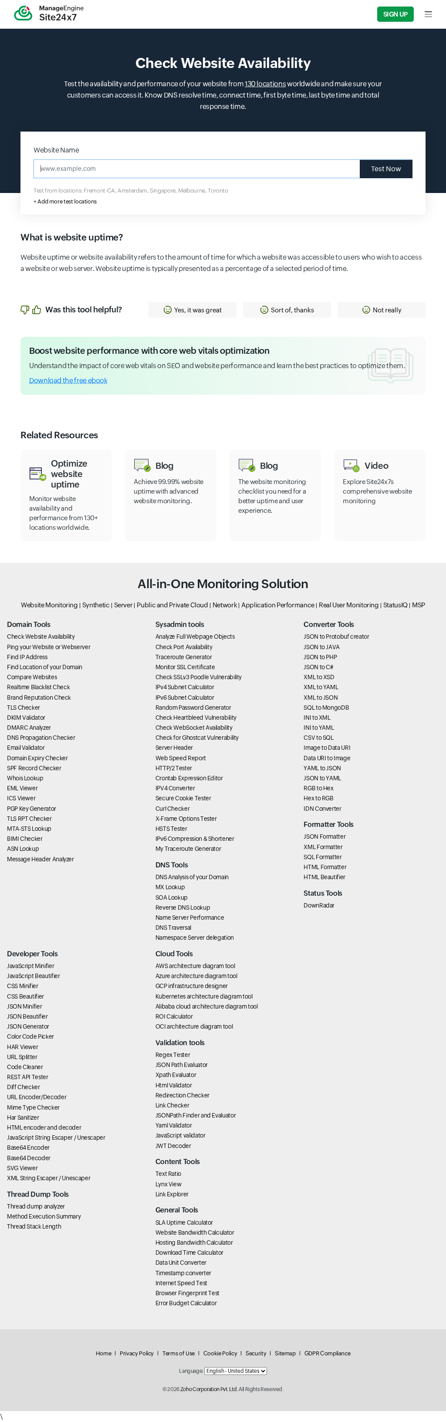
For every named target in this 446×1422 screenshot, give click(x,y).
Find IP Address (27, 656)
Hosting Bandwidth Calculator (194, 1242)
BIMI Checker (25, 838)
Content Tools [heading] (177, 1162)
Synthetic (96, 605)
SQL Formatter (322, 856)
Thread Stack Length (34, 1226)
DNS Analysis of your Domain (192, 877)
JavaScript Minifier (30, 965)
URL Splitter (22, 1056)
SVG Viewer (22, 1168)
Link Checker (172, 1105)
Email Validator (26, 747)
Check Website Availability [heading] (223, 63)
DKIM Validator (26, 717)
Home (104, 1353)
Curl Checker (172, 808)
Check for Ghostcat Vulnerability (197, 737)
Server (123, 605)
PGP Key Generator (31, 808)
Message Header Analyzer (40, 859)
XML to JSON (321, 697)
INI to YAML (319, 727)
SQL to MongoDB (326, 707)
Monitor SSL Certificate (185, 667)
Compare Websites (32, 677)
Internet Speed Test (181, 1283)
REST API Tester (27, 1076)
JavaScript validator (180, 1135)
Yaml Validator (173, 1125)
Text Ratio (168, 1173)
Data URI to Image (327, 758)
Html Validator (173, 1085)
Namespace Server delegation (194, 937)
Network (225, 605)
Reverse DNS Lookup (182, 907)
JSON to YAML (322, 778)
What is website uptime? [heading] (71, 237)
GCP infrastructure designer (191, 985)
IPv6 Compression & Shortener (194, 838)
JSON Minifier (24, 1006)
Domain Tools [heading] (29, 624)
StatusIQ (395, 605)
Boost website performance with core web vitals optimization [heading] (149, 350)
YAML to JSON (322, 768)
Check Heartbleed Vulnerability (196, 717)
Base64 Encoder (28, 1147)
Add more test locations (67, 201)
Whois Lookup (25, 778)
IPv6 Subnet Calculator (184, 697)
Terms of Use (178, 1353)
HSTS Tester (171, 828)
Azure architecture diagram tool (196, 975)
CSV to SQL (318, 737)
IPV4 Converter (175, 788)
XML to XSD (319, 677)
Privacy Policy (137, 1353)
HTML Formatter (325, 866)
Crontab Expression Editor (189, 778)
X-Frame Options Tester (186, 818)
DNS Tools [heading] (171, 865)
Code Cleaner (25, 1066)
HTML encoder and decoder (44, 1127)
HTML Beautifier (324, 877)
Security (256, 1353)
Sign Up (395, 14)
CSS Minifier (22, 985)
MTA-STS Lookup (29, 828)
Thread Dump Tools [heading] (38, 1194)
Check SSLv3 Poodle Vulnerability (198, 677)
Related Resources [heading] (59, 435)
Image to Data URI (327, 747)
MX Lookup (170, 887)
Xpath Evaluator (175, 1074)
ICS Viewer (21, 798)
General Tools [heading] (176, 1210)
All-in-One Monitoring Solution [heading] (223, 584)
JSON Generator (28, 1026)
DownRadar (319, 905)
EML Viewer (22, 788)
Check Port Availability (184, 646)
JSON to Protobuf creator (336, 636)
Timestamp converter (183, 1273)
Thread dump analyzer (36, 1206)
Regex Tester (172, 1054)
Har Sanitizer (23, 1117)
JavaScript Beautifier (33, 975)
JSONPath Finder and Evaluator (195, 1115)
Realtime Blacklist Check (38, 687)
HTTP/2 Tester (173, 768)
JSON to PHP (320, 656)
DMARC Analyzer (29, 727)
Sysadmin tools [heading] (179, 624)
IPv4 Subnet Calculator (184, 687)
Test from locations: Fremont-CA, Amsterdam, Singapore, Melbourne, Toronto (131, 190)
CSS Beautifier (25, 996)
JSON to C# (318, 667)
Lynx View (168, 1184)
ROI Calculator (174, 1016)
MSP (418, 605)
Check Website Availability (41, 636)
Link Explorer (172, 1194)
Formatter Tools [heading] (329, 824)
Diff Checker (23, 1086)
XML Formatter (323, 846)
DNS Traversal (173, 927)
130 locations (265, 84)
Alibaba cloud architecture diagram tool (206, 1006)
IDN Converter (322, 808)
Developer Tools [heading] (32, 954)
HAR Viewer (22, 1046)
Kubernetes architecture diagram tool (204, 996)
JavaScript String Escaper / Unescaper (56, 1137)
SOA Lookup (171, 897)
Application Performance (277, 605)
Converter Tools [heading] (329, 624)
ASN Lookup (23, 848)
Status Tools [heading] (323, 893)
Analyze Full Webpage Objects (195, 636)
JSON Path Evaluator (181, 1064)
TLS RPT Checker (29, 818)
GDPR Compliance (327, 1353)
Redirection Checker (182, 1095)
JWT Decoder (173, 1145)
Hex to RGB (318, 798)
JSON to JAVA (322, 646)
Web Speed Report (180, 758)
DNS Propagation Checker (41, 737)
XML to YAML (321, 687)
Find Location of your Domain (44, 667)
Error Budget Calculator (186, 1303)
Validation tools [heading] (180, 1043)
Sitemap (285, 1353)
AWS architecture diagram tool (195, 965)
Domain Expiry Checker (37, 758)
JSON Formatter (324, 836)
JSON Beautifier (27, 1016)
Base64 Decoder (29, 1158)
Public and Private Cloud (172, 605)
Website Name (56, 150)
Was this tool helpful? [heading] (83, 309)
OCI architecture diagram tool (194, 1026)
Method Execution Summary (44, 1216)
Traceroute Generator (183, 656)
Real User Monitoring (349, 605)
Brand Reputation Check (39, 697)
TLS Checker (23, 707)
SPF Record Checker (34, 768)
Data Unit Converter (180, 1262)
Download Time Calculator (189, 1252)
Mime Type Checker (33, 1107)
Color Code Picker (30, 1036)
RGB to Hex (318, 788)
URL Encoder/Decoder (36, 1097)
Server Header (174, 747)
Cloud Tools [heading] (174, 954)
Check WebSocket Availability (194, 727)
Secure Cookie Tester (183, 798)
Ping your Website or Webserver (48, 646)
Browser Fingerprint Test (187, 1293)
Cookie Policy (220, 1353)
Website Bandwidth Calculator (194, 1232)
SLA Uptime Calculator (184, 1222)
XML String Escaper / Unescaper (48, 1178)
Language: (191, 1371)
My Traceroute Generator (188, 848)
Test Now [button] (386, 169)
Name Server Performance (189, 917)
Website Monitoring (49, 605)
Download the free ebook (68, 380)
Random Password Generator (193, 707)
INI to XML (317, 717)
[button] (193, 310)
